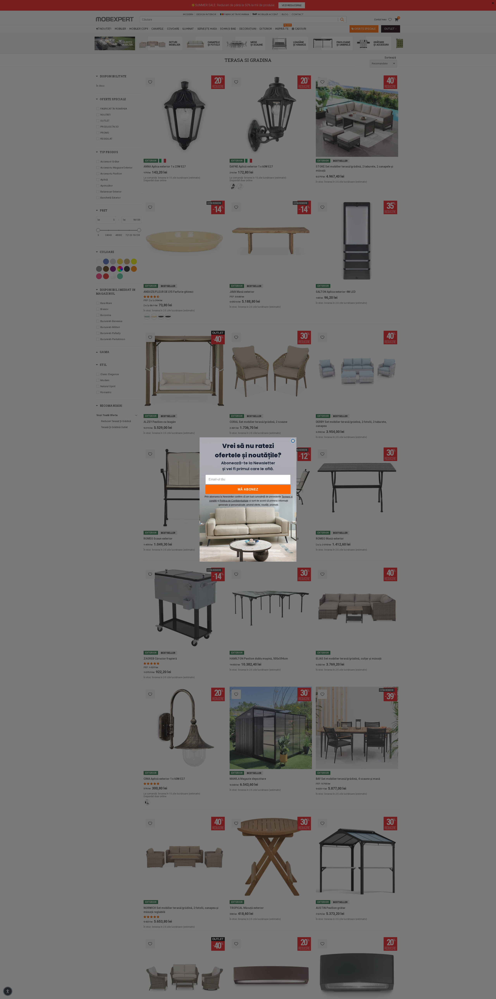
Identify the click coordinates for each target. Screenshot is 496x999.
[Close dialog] (293, 441)
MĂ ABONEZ (248, 489)
